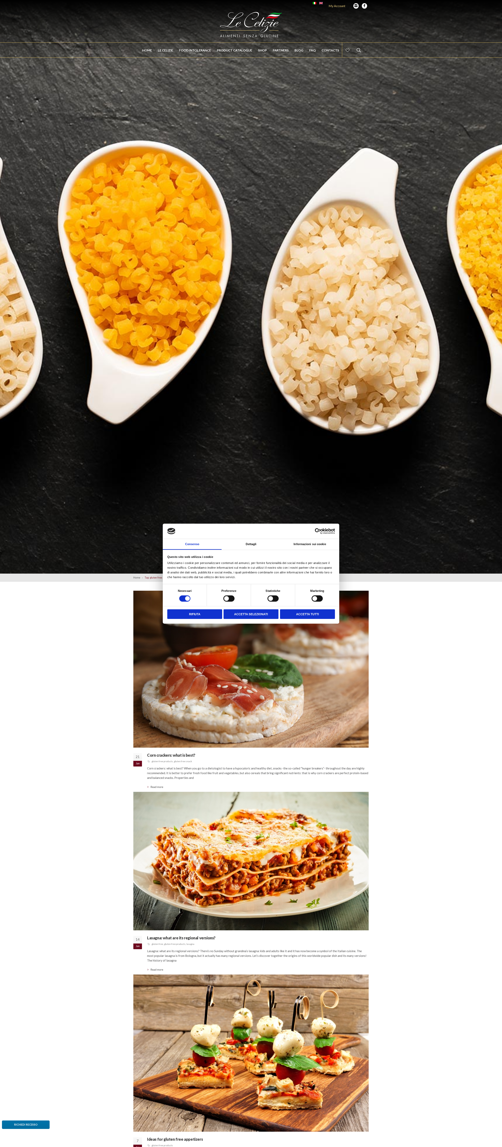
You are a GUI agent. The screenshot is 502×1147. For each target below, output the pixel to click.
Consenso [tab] (192, 544)
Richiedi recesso (25, 1124)
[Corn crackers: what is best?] (251, 669)
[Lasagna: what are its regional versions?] (251, 861)
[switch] (229, 598)
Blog (299, 50)
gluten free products (162, 761)
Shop (262, 50)
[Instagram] (356, 6)
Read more (157, 787)
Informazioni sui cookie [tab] (310, 544)
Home (147, 50)
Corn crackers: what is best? (171, 755)
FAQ (312, 50)
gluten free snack (183, 761)
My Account (337, 6)
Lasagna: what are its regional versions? (181, 937)
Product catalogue (234, 50)
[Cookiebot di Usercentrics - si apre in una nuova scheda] (318, 531)
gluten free (157, 944)
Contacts (330, 50)
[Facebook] (364, 6)
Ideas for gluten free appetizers (175, 1139)
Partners (281, 50)
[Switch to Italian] (314, 3)
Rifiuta (194, 614)
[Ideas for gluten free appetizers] (251, 1053)
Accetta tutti (307, 614)
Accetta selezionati (251, 614)
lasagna (190, 944)
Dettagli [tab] (251, 544)
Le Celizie (165, 50)
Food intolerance (195, 50)
